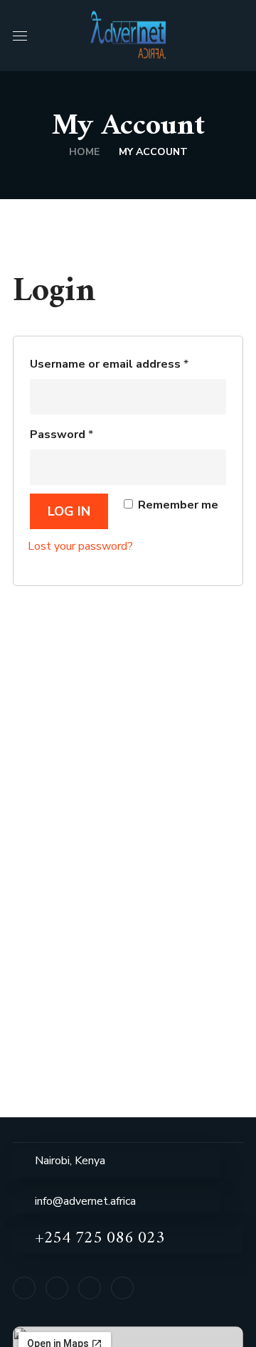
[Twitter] (89, 1288)
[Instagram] (122, 1288)
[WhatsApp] (57, 1288)
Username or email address (109, 364)
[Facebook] (24, 1288)
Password (61, 434)
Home (84, 152)
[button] (237, 35)
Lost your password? (80, 546)
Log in (69, 511)
